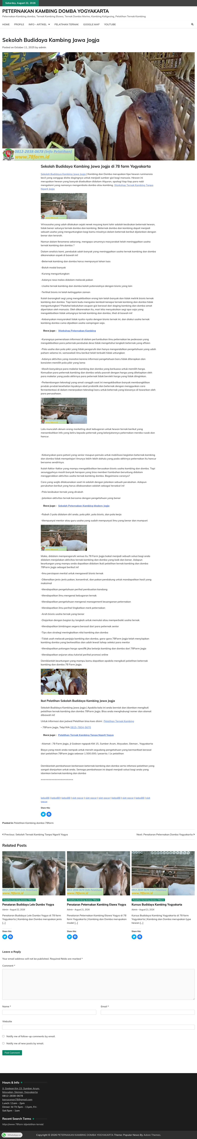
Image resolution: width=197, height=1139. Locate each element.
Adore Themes (152, 1134)
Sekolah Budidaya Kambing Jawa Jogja (63, 174)
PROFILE (19, 24)
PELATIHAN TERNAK (66, 24)
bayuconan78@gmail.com (17, 1099)
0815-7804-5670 (80, 727)
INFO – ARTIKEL (38, 24)
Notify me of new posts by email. (25, 1043)
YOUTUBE (110, 24)
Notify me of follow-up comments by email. (30, 1036)
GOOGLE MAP (91, 24)
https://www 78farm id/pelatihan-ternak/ (23, 1124)
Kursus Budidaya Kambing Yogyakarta (157, 904)
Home (6, 24)
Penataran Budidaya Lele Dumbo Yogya (28, 904)
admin (42, 47)
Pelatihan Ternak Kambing (119, 721)
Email (105, 1006)
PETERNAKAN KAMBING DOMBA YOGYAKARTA (55, 11)
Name (6, 1006)
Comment (8, 965)
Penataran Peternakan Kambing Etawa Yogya (96, 904)
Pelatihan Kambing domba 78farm (34, 822)
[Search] (192, 24)
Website (7, 1021)
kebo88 (45, 797)
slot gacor (78, 797)
